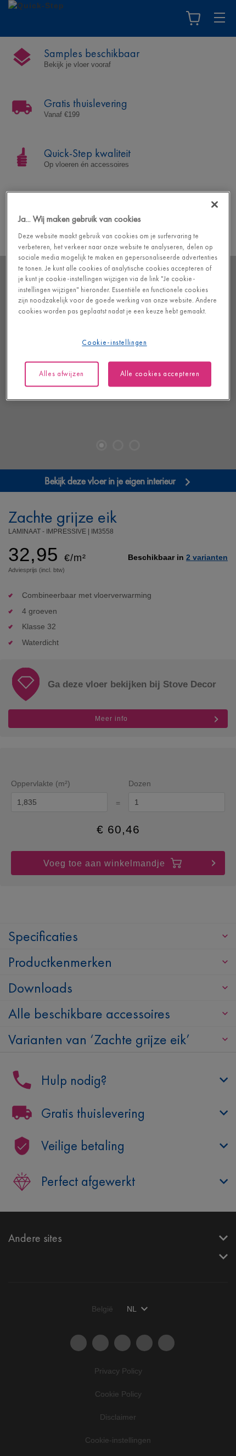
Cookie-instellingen (114, 343)
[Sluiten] (215, 204)
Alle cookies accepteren (160, 373)
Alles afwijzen (61, 373)
